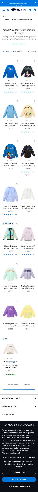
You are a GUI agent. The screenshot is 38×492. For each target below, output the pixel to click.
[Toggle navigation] (4, 9)
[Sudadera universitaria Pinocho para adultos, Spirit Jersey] (10, 152)
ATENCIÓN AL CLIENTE (11, 398)
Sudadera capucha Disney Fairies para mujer (10, 124)
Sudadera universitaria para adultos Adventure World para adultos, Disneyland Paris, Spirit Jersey (28, 165)
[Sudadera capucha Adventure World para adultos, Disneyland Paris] (10, 72)
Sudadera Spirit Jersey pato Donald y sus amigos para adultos (27, 325)
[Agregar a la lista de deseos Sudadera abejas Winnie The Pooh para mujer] (34, 183)
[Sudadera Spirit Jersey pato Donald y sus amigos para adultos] (28, 313)
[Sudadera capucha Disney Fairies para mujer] (10, 112)
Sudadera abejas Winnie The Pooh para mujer (28, 207)
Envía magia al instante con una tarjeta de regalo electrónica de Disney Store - (19, 3)
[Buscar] (8, 10)
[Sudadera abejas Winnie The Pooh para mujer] (28, 195)
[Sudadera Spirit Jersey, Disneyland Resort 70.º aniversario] (28, 275)
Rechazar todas (19, 472)
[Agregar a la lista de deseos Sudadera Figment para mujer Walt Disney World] (17, 301)
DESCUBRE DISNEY (9, 406)
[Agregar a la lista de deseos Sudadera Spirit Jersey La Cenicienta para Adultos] (34, 61)
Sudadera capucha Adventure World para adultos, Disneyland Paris (10, 85)
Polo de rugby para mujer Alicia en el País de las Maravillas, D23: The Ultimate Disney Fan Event (10, 366)
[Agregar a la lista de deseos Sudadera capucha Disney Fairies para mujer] (17, 101)
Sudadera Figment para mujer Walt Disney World (10, 325)
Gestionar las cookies (19, 486)
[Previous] (2, 3)
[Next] (36, 3)
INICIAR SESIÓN (8, 415)
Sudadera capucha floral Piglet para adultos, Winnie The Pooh (28, 247)
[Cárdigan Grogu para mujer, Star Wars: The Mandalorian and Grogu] (10, 235)
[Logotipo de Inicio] (18, 9)
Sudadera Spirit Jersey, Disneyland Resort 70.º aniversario (28, 287)
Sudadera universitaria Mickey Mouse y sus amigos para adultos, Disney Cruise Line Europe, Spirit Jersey (10, 287)
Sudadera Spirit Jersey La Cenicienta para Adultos (27, 84)
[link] (10, 92)
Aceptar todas (19, 479)
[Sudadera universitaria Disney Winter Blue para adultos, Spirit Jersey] (10, 195)
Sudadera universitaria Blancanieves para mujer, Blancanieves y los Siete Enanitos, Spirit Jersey (27, 125)
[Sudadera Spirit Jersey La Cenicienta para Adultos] (28, 72)
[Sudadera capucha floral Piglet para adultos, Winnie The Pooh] (28, 235)
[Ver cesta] (34, 10)
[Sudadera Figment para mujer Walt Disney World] (10, 313)
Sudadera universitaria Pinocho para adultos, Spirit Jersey (10, 165)
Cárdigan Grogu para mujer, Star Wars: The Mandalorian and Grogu (10, 247)
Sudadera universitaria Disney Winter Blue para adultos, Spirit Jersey (10, 207)
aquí (18, 453)
